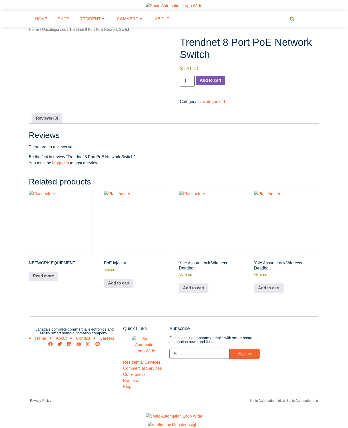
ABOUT (162, 19)
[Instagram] (88, 344)
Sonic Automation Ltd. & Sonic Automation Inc (283, 401)
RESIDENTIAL (93, 19)
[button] (292, 19)
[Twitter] (60, 344)
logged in (60, 163)
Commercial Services (142, 368)
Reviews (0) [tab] (47, 118)
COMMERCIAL (131, 19)
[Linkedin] (69, 344)
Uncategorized (54, 29)
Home (34, 29)
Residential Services (141, 362)
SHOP (63, 19)
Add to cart (210, 80)
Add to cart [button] (118, 283)
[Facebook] (50, 344)
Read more (43, 276)
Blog (127, 386)
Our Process (134, 374)
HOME (41, 19)
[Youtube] (78, 344)
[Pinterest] (97, 344)
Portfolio (130, 380)
